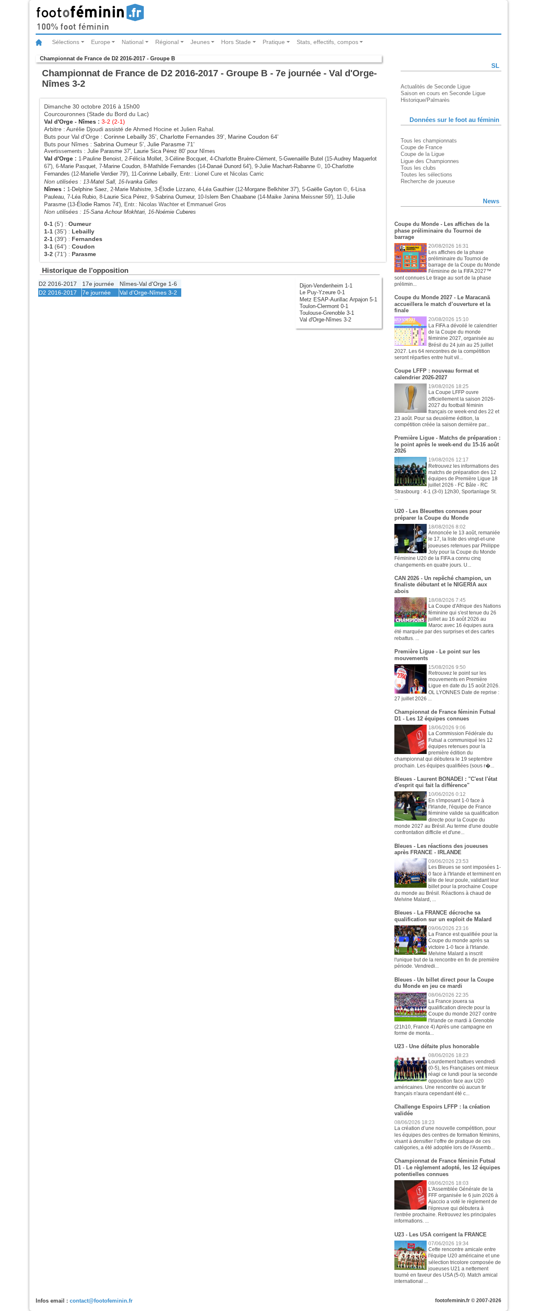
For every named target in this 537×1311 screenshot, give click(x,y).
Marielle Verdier (99, 174)
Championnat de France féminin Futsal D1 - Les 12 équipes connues (444, 715)
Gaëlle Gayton (324, 189)
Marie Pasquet (78, 166)
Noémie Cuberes (176, 212)
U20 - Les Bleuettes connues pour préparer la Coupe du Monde (438, 514)
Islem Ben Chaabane (230, 197)
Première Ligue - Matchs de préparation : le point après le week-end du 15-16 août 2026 (447, 444)
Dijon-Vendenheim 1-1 (326, 285)
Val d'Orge (58, 121)
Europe (100, 42)
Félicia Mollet (145, 158)
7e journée (96, 292)
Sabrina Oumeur (116, 144)
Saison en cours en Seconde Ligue (443, 93)
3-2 (172, 292)
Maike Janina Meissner (295, 197)
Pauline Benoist (102, 158)
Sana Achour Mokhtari (118, 212)
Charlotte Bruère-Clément (245, 158)
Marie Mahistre (133, 189)
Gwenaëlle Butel (303, 158)
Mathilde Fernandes (172, 166)
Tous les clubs (418, 168)
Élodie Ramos (94, 204)
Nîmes (87, 121)
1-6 (172, 283)
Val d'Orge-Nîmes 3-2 (325, 319)
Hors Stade (236, 42)
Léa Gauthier (218, 189)
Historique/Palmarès (425, 100)
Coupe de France (421, 147)
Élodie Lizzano (177, 189)
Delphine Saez (89, 189)
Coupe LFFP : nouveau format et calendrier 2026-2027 (436, 374)
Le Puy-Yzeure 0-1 (322, 292)
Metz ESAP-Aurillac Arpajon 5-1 (338, 299)
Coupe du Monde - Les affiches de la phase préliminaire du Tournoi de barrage (441, 230)
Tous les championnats (429, 140)
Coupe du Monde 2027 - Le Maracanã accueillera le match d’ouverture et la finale (442, 304)
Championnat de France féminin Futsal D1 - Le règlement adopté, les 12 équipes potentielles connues (447, 1167)
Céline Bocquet (187, 158)
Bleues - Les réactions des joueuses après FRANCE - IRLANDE (441, 849)
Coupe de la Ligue (422, 154)
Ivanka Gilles (142, 182)
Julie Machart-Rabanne (287, 166)
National (132, 42)
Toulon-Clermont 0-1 (324, 306)
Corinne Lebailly (125, 136)
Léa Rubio (84, 197)
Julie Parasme (166, 144)
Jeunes (200, 42)
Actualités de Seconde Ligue (435, 86)
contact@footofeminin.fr (101, 1301)
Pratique (274, 42)
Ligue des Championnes (430, 161)
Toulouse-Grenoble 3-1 (327, 313)
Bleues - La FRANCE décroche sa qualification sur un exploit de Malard (443, 915)
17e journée (98, 283)
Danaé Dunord (224, 166)
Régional (167, 42)
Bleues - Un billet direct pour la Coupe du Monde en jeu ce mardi (444, 983)
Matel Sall (103, 182)
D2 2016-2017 (58, 283)
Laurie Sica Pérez (155, 151)
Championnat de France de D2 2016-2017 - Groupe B (107, 58)
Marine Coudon (248, 136)
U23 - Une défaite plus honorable (436, 1046)
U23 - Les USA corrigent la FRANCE (440, 1234)
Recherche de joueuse (428, 181)
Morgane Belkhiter (267, 189)
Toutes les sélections (426, 174)
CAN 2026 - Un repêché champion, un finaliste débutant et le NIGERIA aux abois (442, 584)
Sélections (65, 42)
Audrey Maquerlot (355, 158)
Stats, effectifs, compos (327, 42)
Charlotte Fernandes (187, 136)
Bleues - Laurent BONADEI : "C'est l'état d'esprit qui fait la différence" (445, 782)
